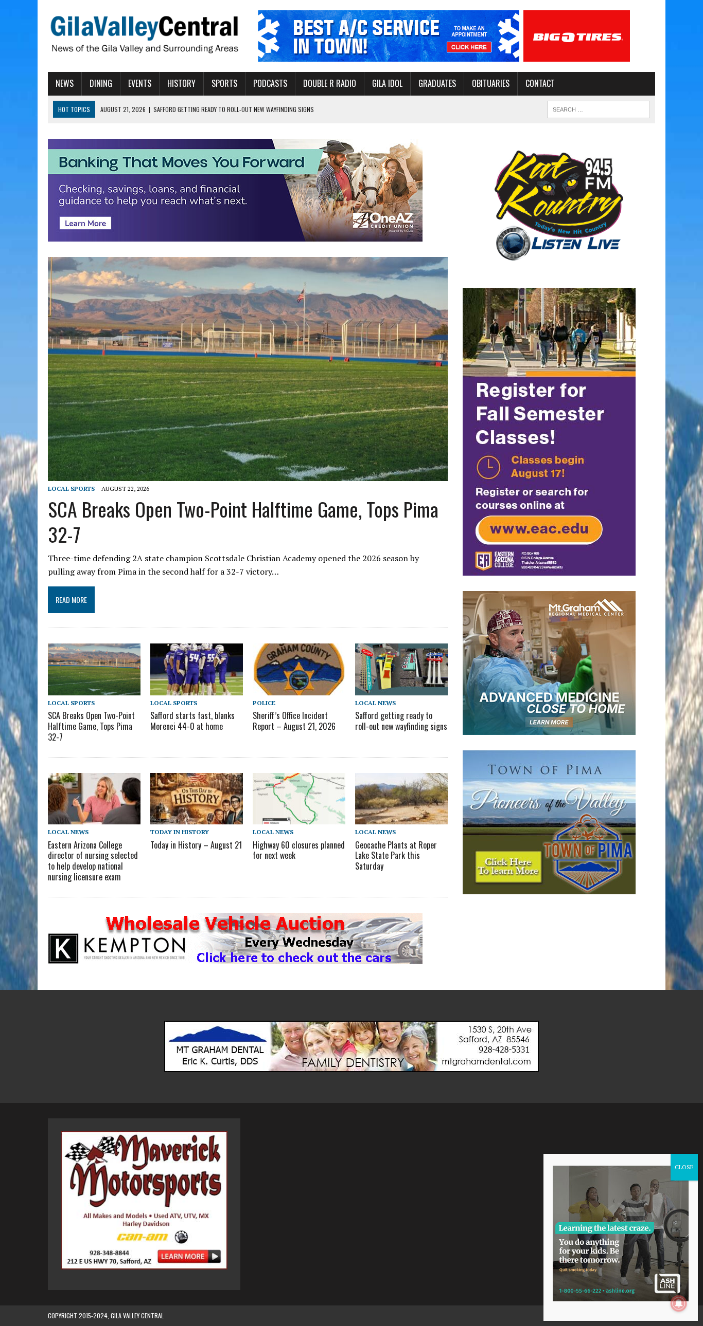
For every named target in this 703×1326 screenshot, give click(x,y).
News (65, 83)
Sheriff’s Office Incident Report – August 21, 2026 (294, 720)
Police (264, 703)
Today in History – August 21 (196, 845)
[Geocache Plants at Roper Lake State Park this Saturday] (401, 817)
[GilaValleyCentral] (144, 34)
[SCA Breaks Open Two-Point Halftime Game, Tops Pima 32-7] (248, 474)
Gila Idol (387, 83)
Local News (375, 703)
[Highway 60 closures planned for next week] (299, 817)
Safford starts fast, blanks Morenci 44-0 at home (192, 720)
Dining (101, 83)
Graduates (437, 83)
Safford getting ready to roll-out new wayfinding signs (401, 720)
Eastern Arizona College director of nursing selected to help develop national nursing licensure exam (93, 861)
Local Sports (71, 488)
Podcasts (270, 83)
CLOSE (684, 1167)
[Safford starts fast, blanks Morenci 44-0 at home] (196, 688)
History (181, 83)
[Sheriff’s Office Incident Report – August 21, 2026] (299, 688)
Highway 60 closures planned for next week (299, 850)
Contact (540, 83)
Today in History (179, 832)
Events (139, 83)
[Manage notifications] (679, 1303)
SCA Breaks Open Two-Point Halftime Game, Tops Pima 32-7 (243, 521)
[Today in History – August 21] (196, 817)
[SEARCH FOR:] (598, 108)
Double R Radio (329, 83)
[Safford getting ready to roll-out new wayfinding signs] (401, 688)
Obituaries (490, 83)
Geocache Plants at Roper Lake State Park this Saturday (396, 856)
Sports (224, 83)
